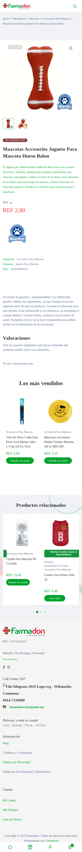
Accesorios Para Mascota (56, 18)
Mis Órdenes (10, 810)
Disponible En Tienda (56, 565)
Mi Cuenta (9, 800)
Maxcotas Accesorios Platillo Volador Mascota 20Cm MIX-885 (59, 442)
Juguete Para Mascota (27, 264)
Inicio (6, 18)
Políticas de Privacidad (16, 762)
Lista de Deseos (12, 819)
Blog (6, 743)
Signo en (50, 847)
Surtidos (48, 562)
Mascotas (34, 18)
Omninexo (52, 840)
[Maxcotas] (17, 234)
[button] (71, 48)
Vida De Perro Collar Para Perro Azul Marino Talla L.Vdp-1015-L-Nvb (22, 442)
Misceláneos (19, 18)
